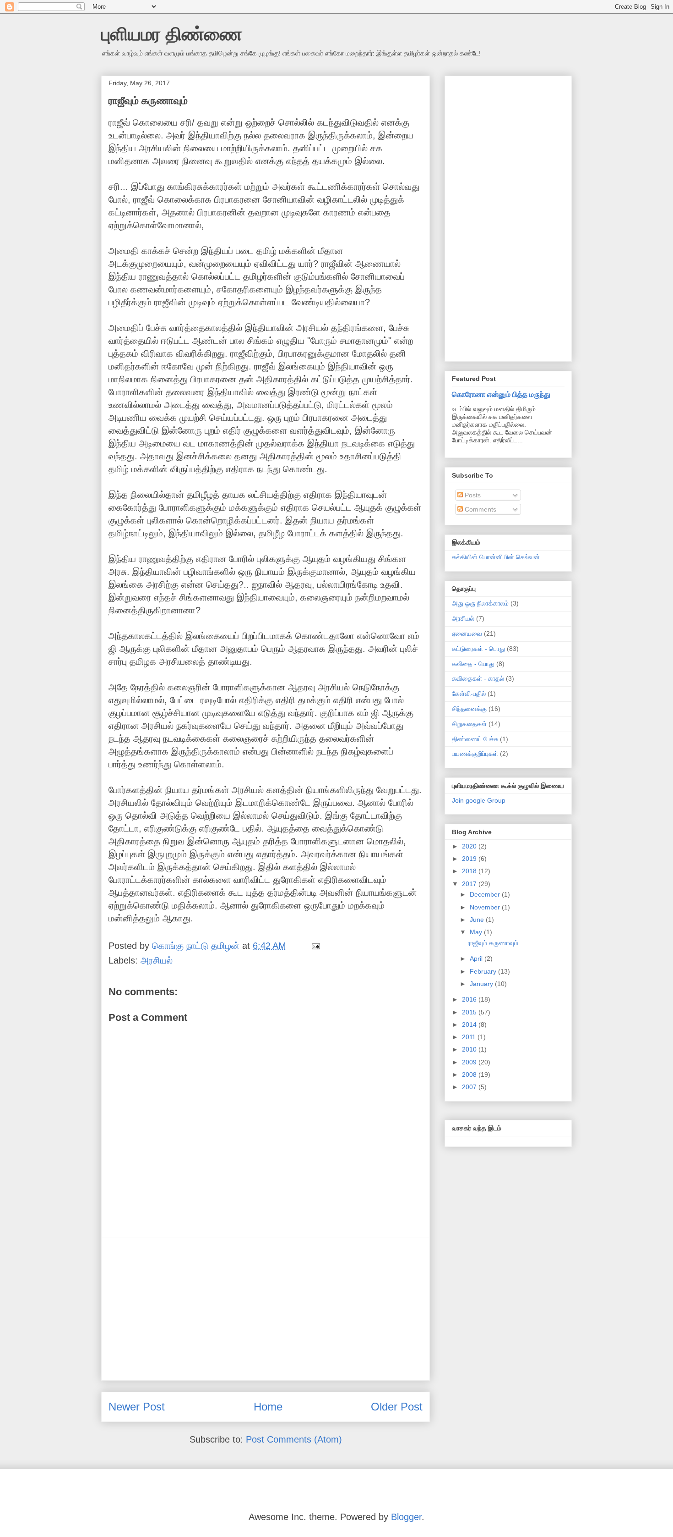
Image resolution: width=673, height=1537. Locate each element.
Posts (472, 495)
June (478, 919)
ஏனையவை (467, 633)
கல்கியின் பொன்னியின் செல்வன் (496, 557)
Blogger (406, 1517)
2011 (470, 1037)
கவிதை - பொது (473, 663)
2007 (470, 1087)
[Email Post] (315, 946)
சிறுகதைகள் (469, 723)
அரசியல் (157, 960)
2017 (470, 883)
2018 (470, 871)
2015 (470, 1012)
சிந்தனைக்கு (469, 708)
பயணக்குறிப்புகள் (475, 753)
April (477, 958)
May (477, 932)
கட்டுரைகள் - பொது (478, 648)
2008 (470, 1074)
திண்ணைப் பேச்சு (475, 739)
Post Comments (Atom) (294, 1439)
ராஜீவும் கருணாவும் (493, 943)
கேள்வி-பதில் (469, 693)
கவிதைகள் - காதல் (478, 678)
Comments (479, 509)
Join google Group (478, 800)
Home (268, 1406)
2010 (470, 1049)
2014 (470, 1024)
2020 (470, 846)
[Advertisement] (266, 1309)
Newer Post (137, 1406)
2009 (470, 1062)
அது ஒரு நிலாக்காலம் (480, 603)
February (484, 971)
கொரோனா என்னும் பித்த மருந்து (501, 394)
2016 (470, 999)
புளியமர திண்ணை (171, 34)
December (486, 894)
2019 (470, 858)
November (486, 907)
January (482, 983)
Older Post (397, 1406)
